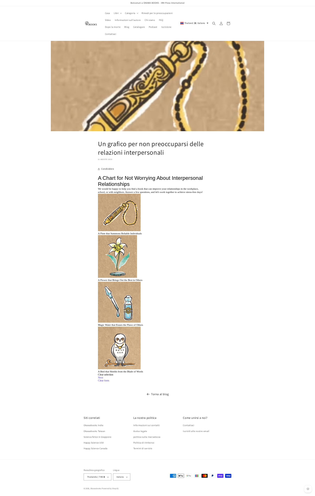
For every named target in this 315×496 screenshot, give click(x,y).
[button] (117, 13)
